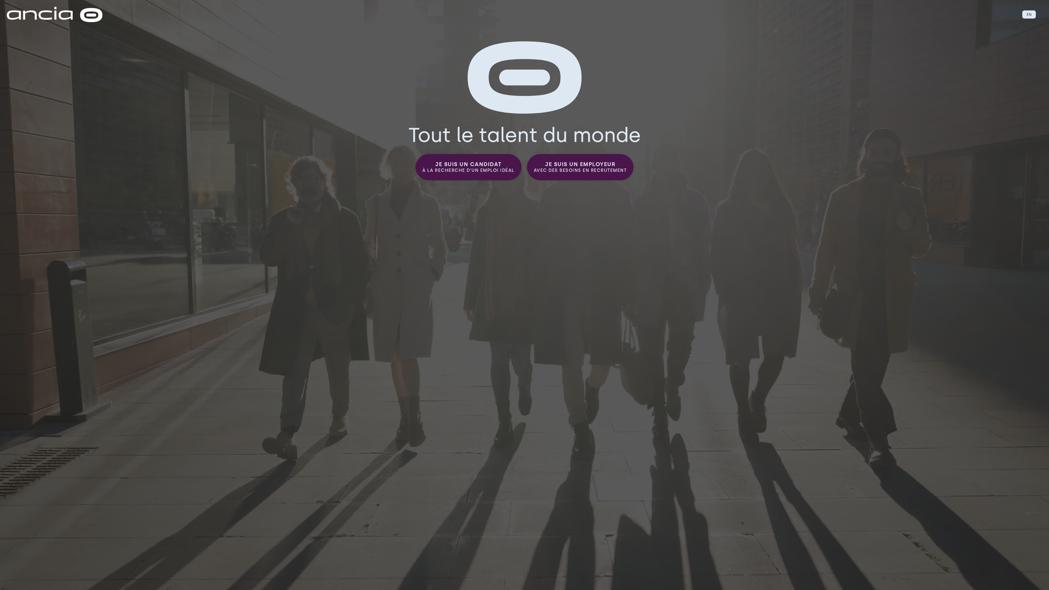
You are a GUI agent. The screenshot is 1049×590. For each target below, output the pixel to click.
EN (1029, 14)
